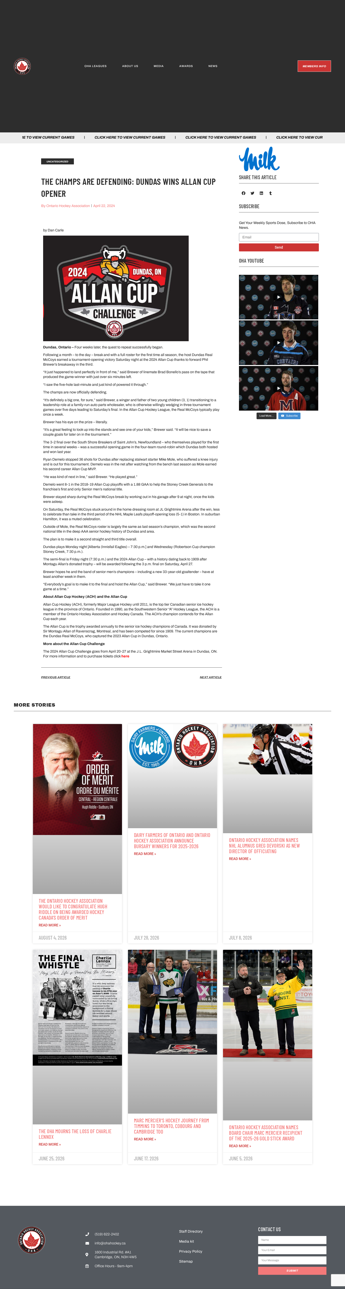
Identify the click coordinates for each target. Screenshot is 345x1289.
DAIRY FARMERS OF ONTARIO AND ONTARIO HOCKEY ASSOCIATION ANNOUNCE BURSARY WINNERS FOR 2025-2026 (172, 840)
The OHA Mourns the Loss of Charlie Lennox (75, 1134)
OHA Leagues (95, 66)
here (125, 656)
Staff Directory (191, 1231)
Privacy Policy (190, 1251)
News (212, 66)
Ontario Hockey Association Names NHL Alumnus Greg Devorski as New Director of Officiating (264, 845)
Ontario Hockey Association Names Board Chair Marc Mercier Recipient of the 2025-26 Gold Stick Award (265, 1132)
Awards (186, 66)
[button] (243, 193)
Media (159, 66)
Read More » (50, 925)
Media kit (186, 1241)
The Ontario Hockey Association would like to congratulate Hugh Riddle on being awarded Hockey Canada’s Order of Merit (73, 909)
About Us (130, 66)
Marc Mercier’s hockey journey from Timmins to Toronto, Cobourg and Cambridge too (171, 1126)
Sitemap (186, 1261)
